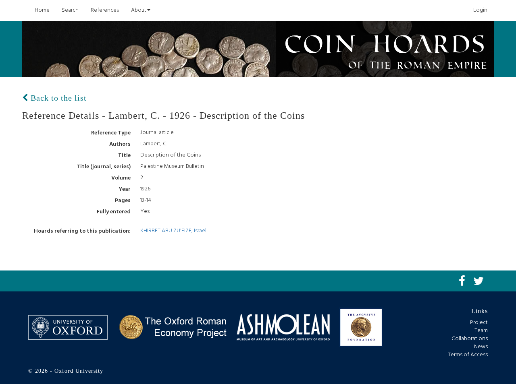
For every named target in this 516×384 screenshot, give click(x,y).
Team (481, 330)
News (481, 346)
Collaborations (470, 338)
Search (70, 10)
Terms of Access (468, 354)
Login (480, 10)
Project (479, 322)
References (105, 10)
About (138, 10)
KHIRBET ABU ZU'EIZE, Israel (173, 230)
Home (42, 10)
